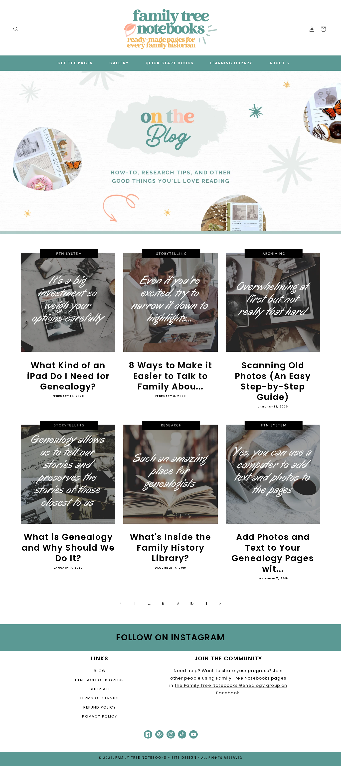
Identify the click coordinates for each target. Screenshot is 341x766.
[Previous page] (121, 603)
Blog (100, 670)
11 (205, 603)
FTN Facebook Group (99, 680)
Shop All (100, 689)
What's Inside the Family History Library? (170, 548)
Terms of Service (100, 698)
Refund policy (99, 707)
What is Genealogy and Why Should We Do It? (68, 548)
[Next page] (220, 603)
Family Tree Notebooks (141, 757)
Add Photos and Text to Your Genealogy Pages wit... (273, 553)
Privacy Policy (99, 716)
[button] (15, 29)
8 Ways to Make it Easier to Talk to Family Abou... (170, 376)
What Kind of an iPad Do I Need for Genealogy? (68, 376)
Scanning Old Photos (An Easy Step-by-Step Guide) (273, 381)
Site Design (183, 757)
